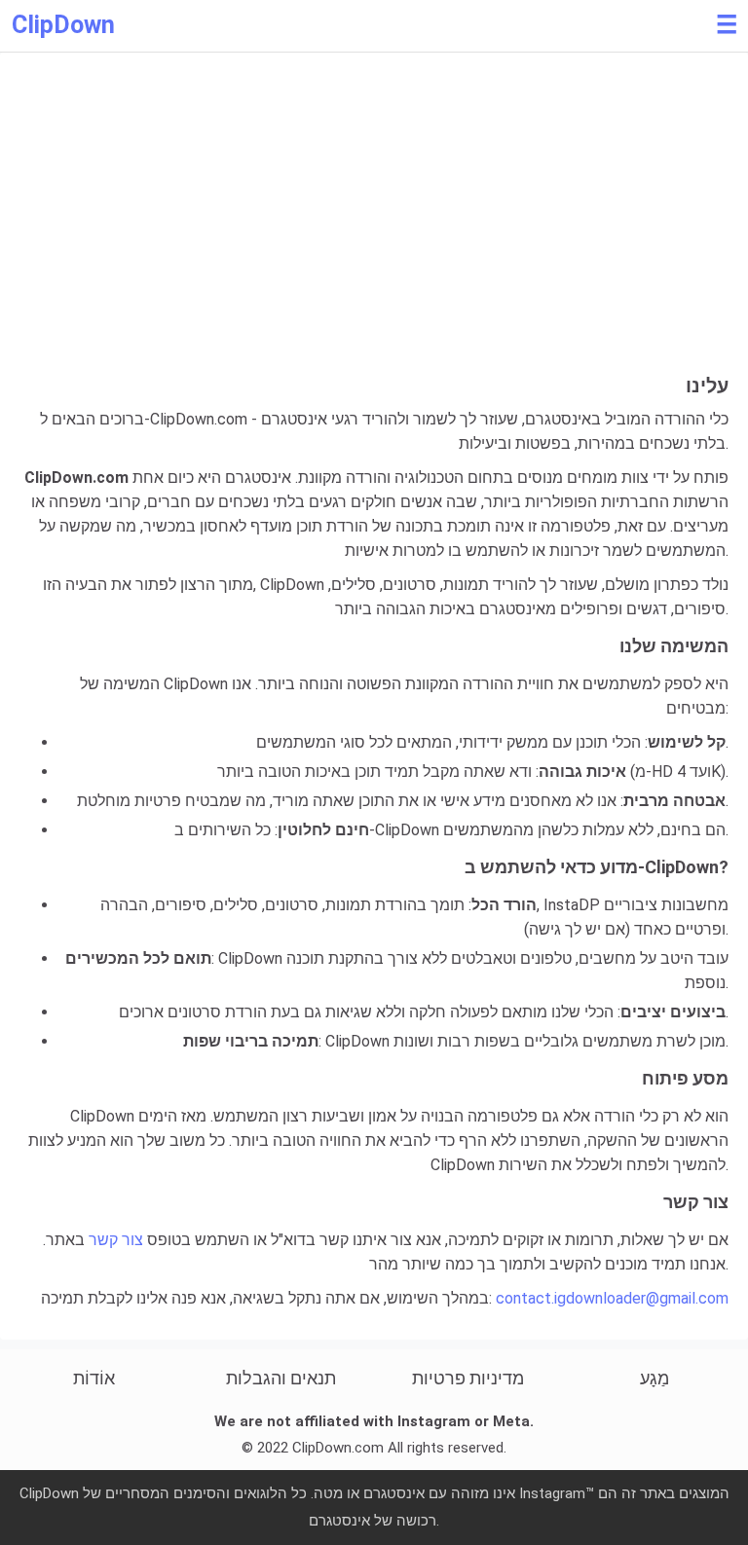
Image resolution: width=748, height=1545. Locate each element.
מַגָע (654, 1378)
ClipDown (63, 25)
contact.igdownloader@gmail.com (612, 1298)
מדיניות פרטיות (468, 1378)
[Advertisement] (374, 228)
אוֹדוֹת (94, 1378)
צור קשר (116, 1240)
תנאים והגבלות (281, 1378)
